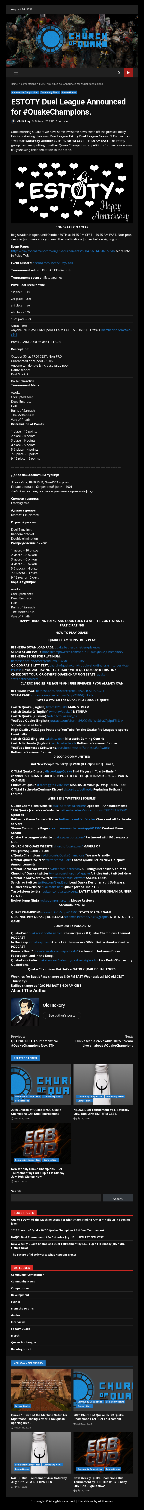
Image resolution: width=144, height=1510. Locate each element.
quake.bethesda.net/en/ (69, 806)
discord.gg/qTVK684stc (53, 785)
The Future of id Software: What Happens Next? (43, 1254)
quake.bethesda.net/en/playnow (77, 647)
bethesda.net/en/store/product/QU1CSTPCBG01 (70, 691)
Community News (50, 92)
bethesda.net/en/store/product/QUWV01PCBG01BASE (49, 661)
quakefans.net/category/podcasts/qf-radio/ (68, 960)
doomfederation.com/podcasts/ (56, 951)
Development (20, 1295)
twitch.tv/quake (57, 707)
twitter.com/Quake (58, 860)
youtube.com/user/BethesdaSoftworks (83, 748)
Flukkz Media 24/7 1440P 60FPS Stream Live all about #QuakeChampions (104, 1041)
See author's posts (62, 1015)
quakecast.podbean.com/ (46, 933)
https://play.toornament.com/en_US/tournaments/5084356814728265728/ (63, 251)
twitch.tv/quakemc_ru (62, 716)
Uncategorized (21, 1349)
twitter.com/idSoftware (69, 878)
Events (15, 1301)
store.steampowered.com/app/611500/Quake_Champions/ (82, 652)
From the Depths (22, 1308)
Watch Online (128, 72)
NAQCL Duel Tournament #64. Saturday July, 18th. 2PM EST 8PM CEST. (103, 1084)
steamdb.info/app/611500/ (60, 912)
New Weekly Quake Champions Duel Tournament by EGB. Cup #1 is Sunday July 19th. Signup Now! (41, 1143)
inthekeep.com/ (40, 942)
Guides (15, 1315)
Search (16, 1191)
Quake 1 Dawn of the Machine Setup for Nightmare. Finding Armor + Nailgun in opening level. (41, 1390)
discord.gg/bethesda (78, 789)
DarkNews (85, 1501)
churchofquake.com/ (68, 846)
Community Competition (25, 92)
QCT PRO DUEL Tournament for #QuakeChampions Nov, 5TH (34, 1041)
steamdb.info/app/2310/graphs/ (87, 917)
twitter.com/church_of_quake (69, 873)
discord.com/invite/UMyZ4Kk (53, 263)
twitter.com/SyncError (53, 882)
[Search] (119, 72)
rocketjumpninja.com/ (55, 900)
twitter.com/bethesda (65, 869)
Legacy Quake (20, 1329)
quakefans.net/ (52, 887)
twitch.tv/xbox (54, 739)
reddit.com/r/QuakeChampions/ (63, 855)
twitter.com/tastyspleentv (60, 891)
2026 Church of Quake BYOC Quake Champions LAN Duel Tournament (41, 1084)
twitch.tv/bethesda (63, 743)
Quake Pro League (23, 1342)
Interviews (18, 1322)
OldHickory (24, 121)
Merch (15, 1335)
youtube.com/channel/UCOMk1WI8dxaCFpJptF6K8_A (86, 721)
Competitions (69, 92)
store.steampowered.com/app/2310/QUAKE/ (62, 695)
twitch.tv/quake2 (60, 712)
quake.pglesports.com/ (69, 837)
